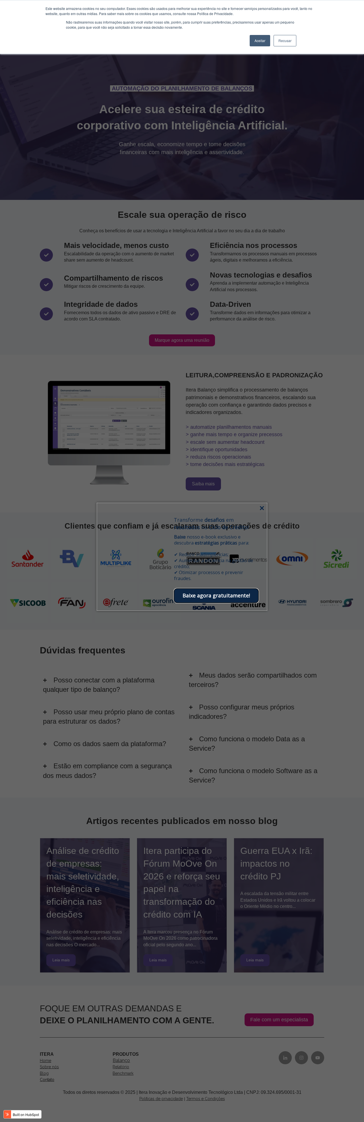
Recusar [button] (284, 40)
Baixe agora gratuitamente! (216, 595)
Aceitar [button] (260, 40)
